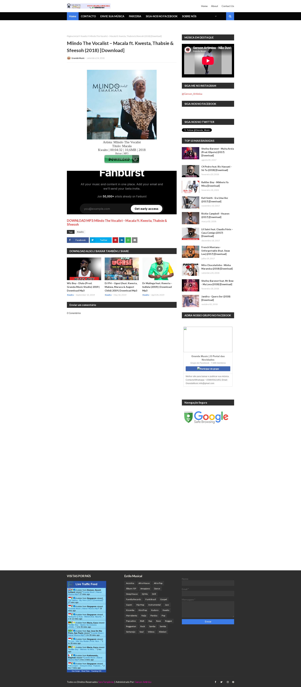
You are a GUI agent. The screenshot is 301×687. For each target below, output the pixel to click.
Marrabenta (131, 615)
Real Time (86, 671)
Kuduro (154, 610)
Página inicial (73, 36)
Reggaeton (131, 626)
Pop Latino (131, 621)
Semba (163, 626)
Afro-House (144, 583)
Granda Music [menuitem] (107, 25)
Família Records (133, 599)
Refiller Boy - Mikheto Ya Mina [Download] (214, 184)
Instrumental (154, 604)
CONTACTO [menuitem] (88, 16)
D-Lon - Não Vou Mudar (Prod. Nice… (85, 641)
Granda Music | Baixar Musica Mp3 (84, 608)
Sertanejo (130, 631)
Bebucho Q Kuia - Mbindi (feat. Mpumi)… (86, 617)
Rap (150, 621)
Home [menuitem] (72, 16)
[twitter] (221, 682)
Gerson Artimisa (143, 682)
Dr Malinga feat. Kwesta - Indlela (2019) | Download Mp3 (157, 287)
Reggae (168, 621)
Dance (157, 588)
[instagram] (227, 682)
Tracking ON (96, 671)
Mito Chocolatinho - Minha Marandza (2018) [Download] (217, 267)
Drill (154, 594)
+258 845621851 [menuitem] (79, 25)
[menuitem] (215, 16)
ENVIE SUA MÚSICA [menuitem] (112, 16)
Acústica (130, 583)
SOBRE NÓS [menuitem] (189, 16)
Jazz (167, 604)
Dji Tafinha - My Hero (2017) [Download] (86, 600)
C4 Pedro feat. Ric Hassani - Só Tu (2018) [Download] (216, 168)
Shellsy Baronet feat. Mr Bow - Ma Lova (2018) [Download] (217, 282)
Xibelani (162, 631)
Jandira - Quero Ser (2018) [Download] (215, 298)
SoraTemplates (106, 682)
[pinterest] (232, 682)
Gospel (163, 599)
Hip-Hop (140, 604)
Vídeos (151, 631)
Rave (158, 621)
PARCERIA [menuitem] (135, 16)
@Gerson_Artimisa (192, 93)
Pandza (153, 615)
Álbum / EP (131, 588)
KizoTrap (143, 610)
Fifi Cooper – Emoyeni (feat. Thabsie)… (85, 666)
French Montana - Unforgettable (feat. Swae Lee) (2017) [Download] (215, 250)
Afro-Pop (158, 583)
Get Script (76, 671)
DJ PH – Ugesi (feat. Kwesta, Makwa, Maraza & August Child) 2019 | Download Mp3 (121, 287)
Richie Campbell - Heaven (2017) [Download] (215, 215)
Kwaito (84, 36)
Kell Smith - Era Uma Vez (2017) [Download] (214, 200)
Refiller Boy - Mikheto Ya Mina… (82, 649)
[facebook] (215, 682)
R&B (142, 621)
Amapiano (145, 588)
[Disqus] (122, 435)
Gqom (129, 604)
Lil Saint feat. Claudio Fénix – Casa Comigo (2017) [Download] (217, 232)
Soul (142, 631)
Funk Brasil (150, 599)
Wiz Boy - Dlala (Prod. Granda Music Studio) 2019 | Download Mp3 (83, 287)
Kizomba (130, 610)
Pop (163, 615)
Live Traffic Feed (86, 584)
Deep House (132, 594)
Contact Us (228, 6)
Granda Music (77, 58)
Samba (152, 626)
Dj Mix (145, 594)
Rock (142, 626)
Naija (143, 615)
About (214, 6)
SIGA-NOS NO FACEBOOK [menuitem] (161, 16)
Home (204, 6)
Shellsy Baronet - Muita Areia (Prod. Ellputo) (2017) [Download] (217, 152)
